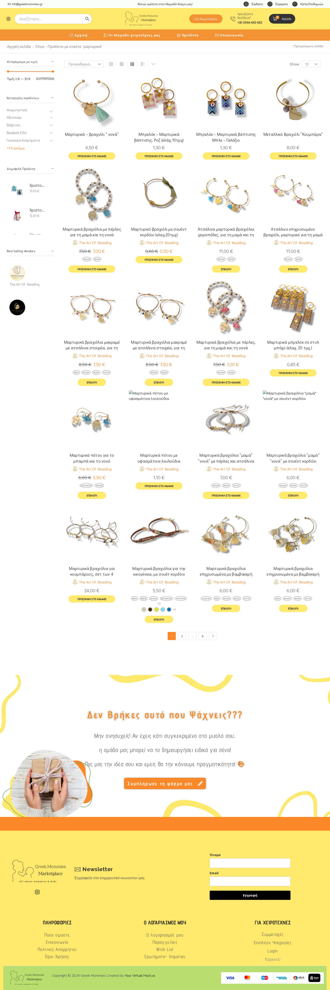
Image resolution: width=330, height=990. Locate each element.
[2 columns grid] (111, 64)
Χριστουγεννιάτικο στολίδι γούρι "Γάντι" (37, 210)
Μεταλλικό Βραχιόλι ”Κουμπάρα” (293, 134)
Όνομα (215, 855)
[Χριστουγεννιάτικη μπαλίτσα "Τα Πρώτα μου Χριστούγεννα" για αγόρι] (17, 190)
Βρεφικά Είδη (16, 132)
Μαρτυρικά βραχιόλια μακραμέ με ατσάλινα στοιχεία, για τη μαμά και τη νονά (92, 345)
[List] (143, 64)
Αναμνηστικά (17, 109)
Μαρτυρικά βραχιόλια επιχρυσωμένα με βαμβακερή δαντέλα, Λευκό (293, 571)
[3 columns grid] (122, 64)
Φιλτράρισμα (45, 78)
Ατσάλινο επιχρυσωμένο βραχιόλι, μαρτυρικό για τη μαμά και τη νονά (293, 232)
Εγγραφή (250, 895)
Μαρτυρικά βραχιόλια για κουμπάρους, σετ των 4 (92, 571)
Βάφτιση (13, 124)
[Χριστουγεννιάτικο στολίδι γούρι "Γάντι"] (17, 215)
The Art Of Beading (24, 284)
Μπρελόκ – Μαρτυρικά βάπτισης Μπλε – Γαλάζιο (226, 136)
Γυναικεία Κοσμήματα (23, 140)
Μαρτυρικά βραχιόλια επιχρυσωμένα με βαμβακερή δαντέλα (226, 571)
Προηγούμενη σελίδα (308, 46)
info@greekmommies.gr (27, 4)
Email (214, 873)
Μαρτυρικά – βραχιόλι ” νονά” (92, 134)
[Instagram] (8, 19)
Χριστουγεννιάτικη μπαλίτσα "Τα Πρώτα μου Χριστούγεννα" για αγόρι (37, 185)
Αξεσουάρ (14, 117)
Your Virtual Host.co (140, 975)
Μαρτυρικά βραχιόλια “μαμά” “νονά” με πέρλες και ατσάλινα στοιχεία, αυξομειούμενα (226, 458)
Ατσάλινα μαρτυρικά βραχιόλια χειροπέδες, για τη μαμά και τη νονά (226, 232)
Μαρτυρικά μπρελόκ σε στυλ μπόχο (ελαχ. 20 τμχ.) (293, 344)
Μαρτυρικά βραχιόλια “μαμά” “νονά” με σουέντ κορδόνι (293, 457)
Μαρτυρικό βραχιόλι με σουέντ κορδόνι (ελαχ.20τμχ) (159, 231)
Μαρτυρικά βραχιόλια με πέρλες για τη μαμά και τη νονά (92, 231)
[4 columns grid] (132, 64)
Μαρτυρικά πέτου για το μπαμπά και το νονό (92, 457)
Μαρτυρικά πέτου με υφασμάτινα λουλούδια (159, 457)
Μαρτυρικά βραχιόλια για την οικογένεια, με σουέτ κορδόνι (158, 571)
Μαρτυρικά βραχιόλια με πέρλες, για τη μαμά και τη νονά (226, 344)
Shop (39, 46)
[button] (253, 4)
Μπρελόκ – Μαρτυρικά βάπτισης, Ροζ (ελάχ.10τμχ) (159, 136)
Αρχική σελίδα (19, 46)
